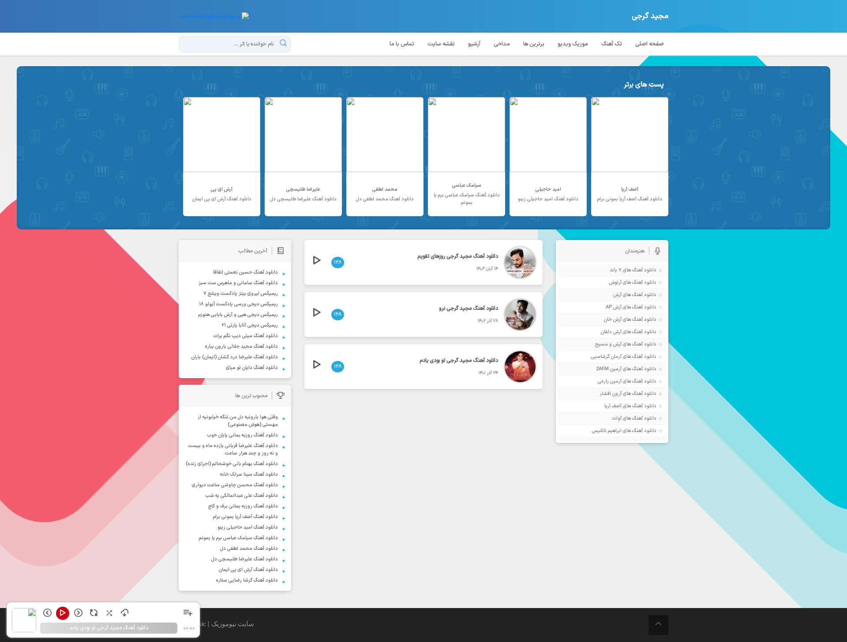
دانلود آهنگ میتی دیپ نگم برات (246, 336)
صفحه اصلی (649, 44)
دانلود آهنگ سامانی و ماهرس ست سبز (238, 283)
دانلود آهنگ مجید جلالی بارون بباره (241, 346)
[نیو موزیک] (214, 16)
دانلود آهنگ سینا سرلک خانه (249, 474)
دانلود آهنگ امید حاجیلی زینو (247, 527)
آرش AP (614, 307)
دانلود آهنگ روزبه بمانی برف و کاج (243, 506)
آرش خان (613, 319)
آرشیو (474, 44)
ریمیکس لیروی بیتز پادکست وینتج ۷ (240, 293)
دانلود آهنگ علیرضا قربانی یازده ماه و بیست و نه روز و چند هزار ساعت (233, 449)
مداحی (502, 44)
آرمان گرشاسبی (606, 356)
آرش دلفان (611, 332)
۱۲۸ (337, 263)
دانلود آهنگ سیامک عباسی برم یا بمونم (238, 538)
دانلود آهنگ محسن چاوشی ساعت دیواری (235, 485)
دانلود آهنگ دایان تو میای (252, 368)
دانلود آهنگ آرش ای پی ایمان (248, 570)
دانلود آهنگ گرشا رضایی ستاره (247, 580)
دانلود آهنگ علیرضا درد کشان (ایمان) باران (234, 357)
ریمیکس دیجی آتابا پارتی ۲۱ (249, 325)
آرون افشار (611, 394)
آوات (617, 418)
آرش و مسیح (608, 344)
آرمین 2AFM (609, 369)
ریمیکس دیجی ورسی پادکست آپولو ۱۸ (238, 304)
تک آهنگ (611, 44)
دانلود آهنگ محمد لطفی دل (249, 548)
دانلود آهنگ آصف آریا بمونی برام (245, 517)
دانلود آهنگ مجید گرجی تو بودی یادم (459, 360)
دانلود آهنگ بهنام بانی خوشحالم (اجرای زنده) (232, 464)
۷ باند (616, 270)
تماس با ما (402, 44)
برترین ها (533, 44)
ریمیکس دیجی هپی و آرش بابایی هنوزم (238, 315)
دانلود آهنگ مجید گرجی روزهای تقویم (457, 256)
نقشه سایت (441, 44)
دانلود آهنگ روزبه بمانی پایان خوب (242, 435)
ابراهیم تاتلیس (607, 431)
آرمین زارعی (610, 381)
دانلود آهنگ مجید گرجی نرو (468, 308)
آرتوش (615, 282)
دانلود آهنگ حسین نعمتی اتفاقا (245, 272)
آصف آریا (613, 406)
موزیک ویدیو (573, 44)
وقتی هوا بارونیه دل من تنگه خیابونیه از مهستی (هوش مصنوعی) (238, 420)
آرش (617, 295)
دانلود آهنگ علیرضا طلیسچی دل (244, 559)
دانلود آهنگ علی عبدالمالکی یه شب (242, 495)
